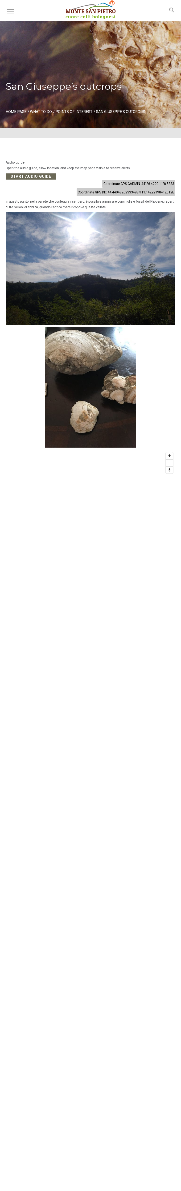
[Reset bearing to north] (169, 469)
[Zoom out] (169, 462)
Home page (16, 111)
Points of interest (73, 111)
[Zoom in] (169, 455)
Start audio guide (31, 176)
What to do (41, 111)
